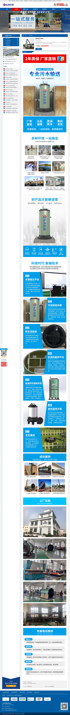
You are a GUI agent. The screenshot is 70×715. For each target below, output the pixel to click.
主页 (7, 9)
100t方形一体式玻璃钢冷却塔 (10, 73)
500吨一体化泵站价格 (9, 89)
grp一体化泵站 (7, 102)
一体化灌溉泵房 (7, 45)
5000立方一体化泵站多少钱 (10, 85)
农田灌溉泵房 (44, 9)
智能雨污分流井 (25, 9)
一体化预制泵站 (7, 38)
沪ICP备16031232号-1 (18, 713)
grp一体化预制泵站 (8, 106)
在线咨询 (11, 685)
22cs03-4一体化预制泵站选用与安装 (11, 81)
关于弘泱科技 (63, 9)
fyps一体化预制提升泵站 (9, 98)
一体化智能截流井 (8, 40)
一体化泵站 (16, 9)
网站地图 (23, 713)
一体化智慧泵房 (35, 9)
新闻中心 (53, 9)
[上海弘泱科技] (8, 5)
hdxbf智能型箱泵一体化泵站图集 (10, 110)
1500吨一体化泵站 (8, 77)
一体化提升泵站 (29, 686)
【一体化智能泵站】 (51, 686)
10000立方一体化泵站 (9, 68)
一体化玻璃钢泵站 (5, 692)
